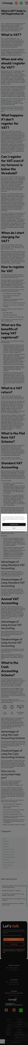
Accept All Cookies (14, 524)
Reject (14, 528)
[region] (14, 522)
